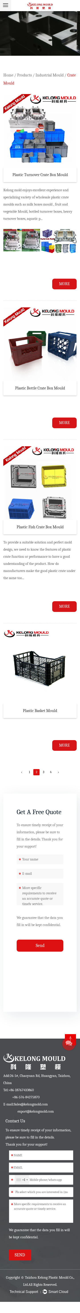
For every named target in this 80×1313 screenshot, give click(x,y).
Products (24, 75)
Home (8, 75)
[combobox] (22, 1180)
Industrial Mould (50, 75)
